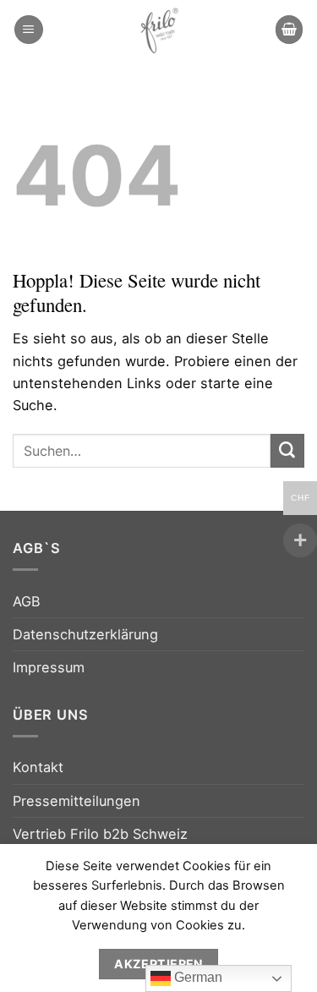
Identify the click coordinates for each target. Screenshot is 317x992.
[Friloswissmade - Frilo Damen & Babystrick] (159, 29)
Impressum (49, 667)
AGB (27, 601)
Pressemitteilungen (76, 800)
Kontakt (38, 767)
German (196, 977)
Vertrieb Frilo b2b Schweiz (100, 833)
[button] (28, 29)
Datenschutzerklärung (85, 634)
